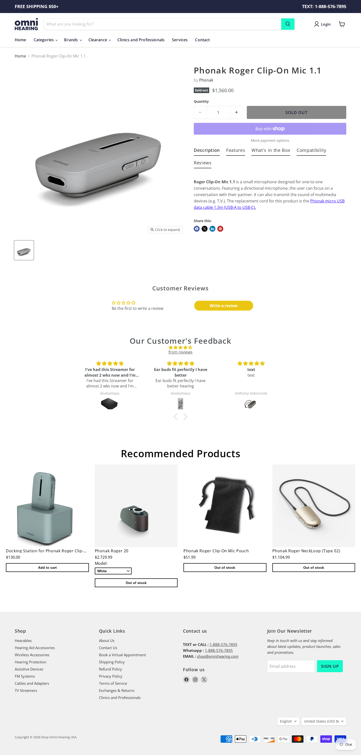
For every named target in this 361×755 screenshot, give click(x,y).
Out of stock (136, 583)
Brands (71, 40)
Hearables (23, 640)
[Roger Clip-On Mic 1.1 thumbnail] (24, 250)
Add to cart (47, 568)
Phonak (206, 80)
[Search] (287, 24)
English (286, 721)
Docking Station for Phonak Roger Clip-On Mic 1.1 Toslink (63, 551)
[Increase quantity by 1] (236, 112)
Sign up (330, 666)
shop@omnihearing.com (217, 656)
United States (321, 721)
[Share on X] (205, 229)
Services (180, 40)
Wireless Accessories (32, 654)
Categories (44, 40)
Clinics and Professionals (141, 40)
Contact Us (108, 647)
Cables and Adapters (32, 683)
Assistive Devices (29, 669)
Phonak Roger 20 (112, 551)
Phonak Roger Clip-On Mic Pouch (216, 551)
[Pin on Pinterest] (220, 229)
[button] (176, 416)
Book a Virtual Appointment (122, 654)
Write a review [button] (224, 305)
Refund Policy (110, 669)
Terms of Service (113, 683)
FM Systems (25, 676)
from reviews (180, 352)
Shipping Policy (112, 661)
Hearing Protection (30, 661)
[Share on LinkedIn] (212, 229)
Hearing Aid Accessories (35, 647)
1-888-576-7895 (223, 644)
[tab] (207, 151)
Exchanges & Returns (116, 690)
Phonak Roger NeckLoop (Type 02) (306, 551)
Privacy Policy (110, 676)
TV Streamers (26, 690)
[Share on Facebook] (197, 229)
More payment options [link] (270, 140)
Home (20, 40)
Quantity (201, 101)
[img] (180, 347)
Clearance (98, 40)
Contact (202, 40)
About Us (106, 640)
